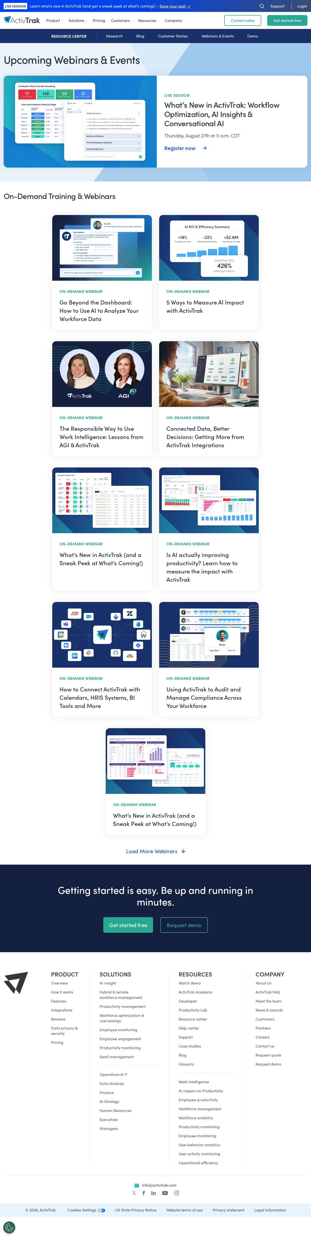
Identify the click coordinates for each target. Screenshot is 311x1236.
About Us (263, 982)
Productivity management (123, 1006)
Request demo (184, 925)
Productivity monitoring (120, 1047)
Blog (140, 35)
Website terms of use (184, 1209)
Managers (109, 1128)
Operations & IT (113, 1074)
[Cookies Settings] (9, 1227)
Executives (109, 1119)
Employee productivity (198, 1099)
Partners (263, 1027)
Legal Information (270, 1209)
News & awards (269, 1009)
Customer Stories (173, 35)
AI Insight (108, 982)
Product (53, 20)
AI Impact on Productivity (201, 1090)
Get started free (287, 20)
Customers (120, 20)
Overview (59, 982)
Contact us (265, 1045)
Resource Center (68, 36)
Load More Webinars (151, 851)
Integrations (61, 1009)
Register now (180, 148)
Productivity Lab (193, 1009)
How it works (62, 991)
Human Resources (115, 1110)
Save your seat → (175, 6)
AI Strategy (109, 1101)
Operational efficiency (198, 1162)
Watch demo (190, 982)
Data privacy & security (64, 1030)
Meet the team (269, 1000)
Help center (189, 1027)
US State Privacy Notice (135, 1209)
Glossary (186, 1063)
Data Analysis (112, 1083)
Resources (147, 20)
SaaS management (117, 1056)
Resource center (193, 1018)
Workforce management (200, 1108)
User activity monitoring (199, 1153)
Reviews (58, 1018)
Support (186, 1036)
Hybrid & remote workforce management (121, 994)
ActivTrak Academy (195, 991)
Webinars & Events (217, 35)
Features (58, 1000)
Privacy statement (228, 1209)
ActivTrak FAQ (268, 991)
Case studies (190, 1045)
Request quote (268, 1054)
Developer (188, 1000)
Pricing (99, 20)
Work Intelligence (194, 1081)
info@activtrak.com (159, 1185)
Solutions (76, 20)
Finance (107, 1092)
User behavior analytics (199, 1144)
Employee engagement (120, 1038)
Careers (263, 1036)
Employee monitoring (118, 1029)
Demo (252, 35)
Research (114, 35)
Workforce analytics (196, 1117)
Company (173, 20)
